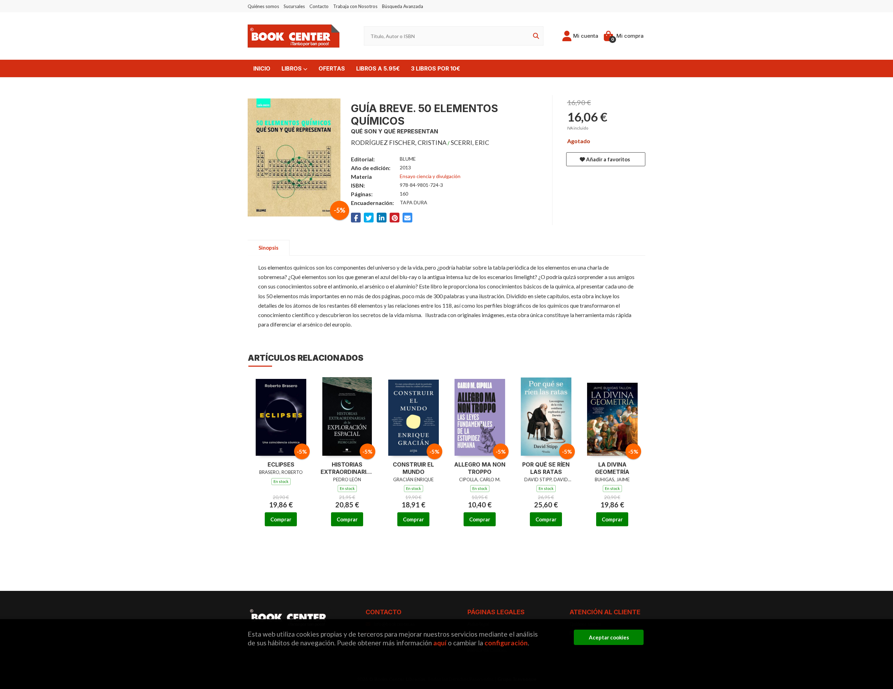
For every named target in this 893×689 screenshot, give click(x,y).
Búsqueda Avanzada (402, 6)
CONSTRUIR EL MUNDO (413, 468)
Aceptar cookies (609, 637)
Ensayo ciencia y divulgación (430, 176)
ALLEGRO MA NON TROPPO (479, 468)
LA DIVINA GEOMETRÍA (612, 468)
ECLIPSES (281, 464)
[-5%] (281, 415)
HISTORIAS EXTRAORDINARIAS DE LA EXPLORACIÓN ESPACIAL (347, 468)
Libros (292, 68)
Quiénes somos (263, 6)
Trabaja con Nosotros (355, 6)
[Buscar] (534, 36)
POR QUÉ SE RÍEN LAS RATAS (546, 468)
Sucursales (294, 6)
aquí (439, 643)
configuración (506, 643)
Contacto (319, 6)
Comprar (280, 519)
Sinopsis (268, 247)
